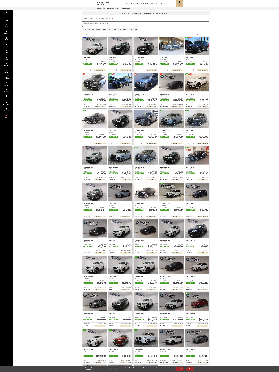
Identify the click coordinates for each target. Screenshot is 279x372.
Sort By (196, 34)
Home (126, 3)
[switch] (84, 29)
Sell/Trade (154, 3)
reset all (111, 18)
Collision (164, 3)
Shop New (134, 3)
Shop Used (144, 3)
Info (171, 3)
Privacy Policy (89, 369)
